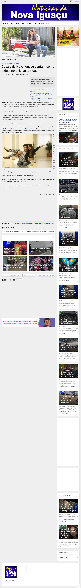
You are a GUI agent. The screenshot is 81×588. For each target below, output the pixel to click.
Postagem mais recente (11, 275)
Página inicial (29, 275)
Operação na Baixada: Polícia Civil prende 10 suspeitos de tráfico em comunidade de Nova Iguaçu (68, 187)
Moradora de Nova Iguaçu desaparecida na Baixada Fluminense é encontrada (68, 533)
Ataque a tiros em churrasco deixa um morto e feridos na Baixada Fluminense (68, 120)
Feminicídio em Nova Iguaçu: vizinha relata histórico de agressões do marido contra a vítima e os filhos (42, 95)
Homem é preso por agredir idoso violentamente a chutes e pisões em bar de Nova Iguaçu (68, 372)
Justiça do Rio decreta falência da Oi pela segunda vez (68, 268)
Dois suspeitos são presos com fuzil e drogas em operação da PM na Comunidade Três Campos (68, 213)
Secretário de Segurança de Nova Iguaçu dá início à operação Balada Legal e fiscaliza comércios (41, 265)
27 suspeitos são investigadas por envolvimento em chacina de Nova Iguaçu (41, 250)
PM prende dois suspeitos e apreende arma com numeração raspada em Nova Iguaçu (68, 292)
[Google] (7, 1)
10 (62, 391)
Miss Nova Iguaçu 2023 (42, 23)
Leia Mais (62, 175)
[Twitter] (5, 1)
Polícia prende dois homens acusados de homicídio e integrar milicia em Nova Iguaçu (14, 250)
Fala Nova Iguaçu (27, 23)
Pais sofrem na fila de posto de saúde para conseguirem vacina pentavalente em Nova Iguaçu (13, 265)
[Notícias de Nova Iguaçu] (40, 20)
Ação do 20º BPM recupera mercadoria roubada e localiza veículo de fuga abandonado (68, 399)
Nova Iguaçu (10, 63)
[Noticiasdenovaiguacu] (10, 1)
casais (17, 63)
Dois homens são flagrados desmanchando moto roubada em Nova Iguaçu (68, 239)
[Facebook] (2, 1)
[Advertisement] (15, 88)
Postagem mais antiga (46, 275)
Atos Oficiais (14, 23)
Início (6, 23)
